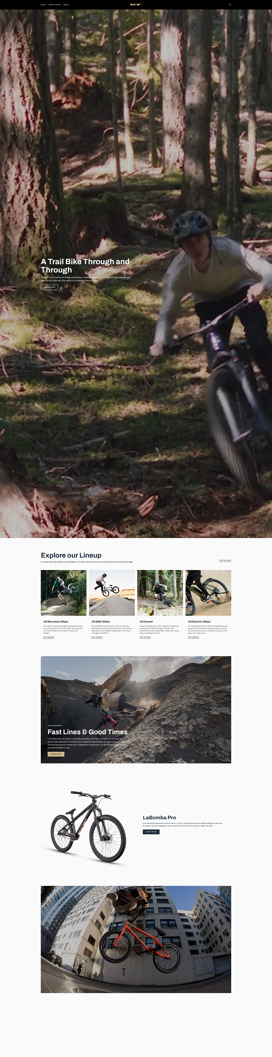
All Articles (225, 1011)
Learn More (49, 287)
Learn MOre (56, 986)
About (66, 5)
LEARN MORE (56, 754)
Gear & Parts (55, 5)
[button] (231, 1049)
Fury (142, 1021)
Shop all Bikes (225, 560)
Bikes (43, 5)
